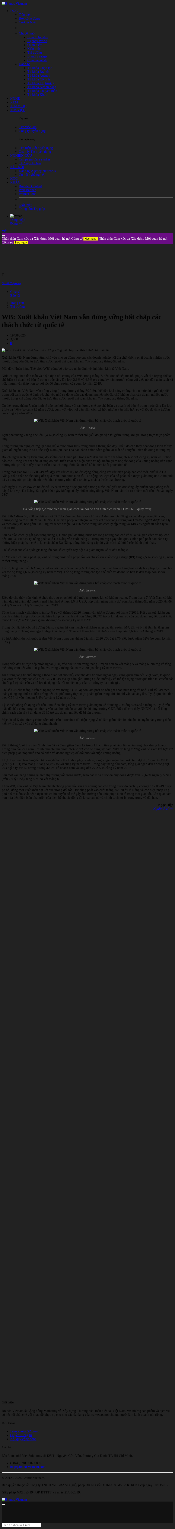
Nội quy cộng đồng (23, 1439)
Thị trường (17, 306)
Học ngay (90, 238)
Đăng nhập (17, 220)
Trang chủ (17, 303)
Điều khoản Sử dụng (24, 1431)
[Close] (3, 235)
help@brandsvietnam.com (27, 1467)
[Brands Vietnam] (14, 3)
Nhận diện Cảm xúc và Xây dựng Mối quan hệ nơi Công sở (49, 238)
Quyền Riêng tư (21, 1435)
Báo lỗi (15, 295)
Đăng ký (16, 223)
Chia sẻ (15, 291)
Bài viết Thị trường (12, 283)
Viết (4, 231)
